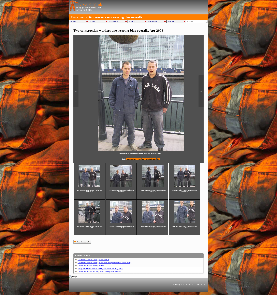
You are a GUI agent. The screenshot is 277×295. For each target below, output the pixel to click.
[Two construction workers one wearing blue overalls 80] (153, 176)
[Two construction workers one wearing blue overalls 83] (184, 212)
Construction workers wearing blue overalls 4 (93, 260)
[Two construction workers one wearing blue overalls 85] (121, 212)
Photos (132, 21)
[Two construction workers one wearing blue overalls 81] (184, 176)
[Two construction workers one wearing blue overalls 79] (121, 176)
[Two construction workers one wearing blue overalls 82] (153, 212)
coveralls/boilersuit (149, 159)
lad (158, 159)
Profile (171, 21)
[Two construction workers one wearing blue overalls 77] (141, 93)
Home (73, 21)
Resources (153, 21)
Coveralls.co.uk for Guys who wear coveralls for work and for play (85, 6)
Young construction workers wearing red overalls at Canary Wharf (100, 269)
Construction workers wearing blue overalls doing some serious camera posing (104, 263)
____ (138, 293)
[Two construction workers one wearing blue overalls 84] (89, 212)
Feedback (113, 21)
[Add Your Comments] (82, 243)
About (93, 21)
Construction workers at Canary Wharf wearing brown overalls (99, 271)
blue (139, 159)
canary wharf (131, 159)
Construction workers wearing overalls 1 (91, 266)
